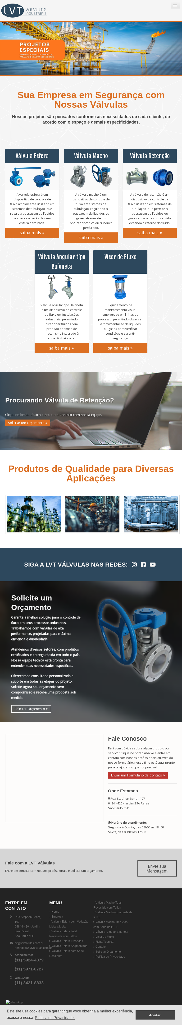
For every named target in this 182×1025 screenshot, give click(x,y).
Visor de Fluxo (105, 936)
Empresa (57, 916)
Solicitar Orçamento (30, 708)
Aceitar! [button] (155, 1015)
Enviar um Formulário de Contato (137, 775)
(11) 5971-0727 (29, 969)
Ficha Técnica (105, 941)
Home (55, 911)
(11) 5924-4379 (29, 960)
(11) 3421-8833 (29, 982)
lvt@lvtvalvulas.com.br (29, 943)
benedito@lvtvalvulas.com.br (33, 948)
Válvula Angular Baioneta (112, 931)
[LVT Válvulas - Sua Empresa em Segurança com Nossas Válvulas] (29, 10)
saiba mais (31, 232)
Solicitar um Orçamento (27, 422)
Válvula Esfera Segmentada (69, 946)
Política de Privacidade (110, 956)
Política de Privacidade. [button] (55, 1018)
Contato (101, 946)
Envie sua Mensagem (157, 868)
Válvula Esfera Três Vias (67, 941)
